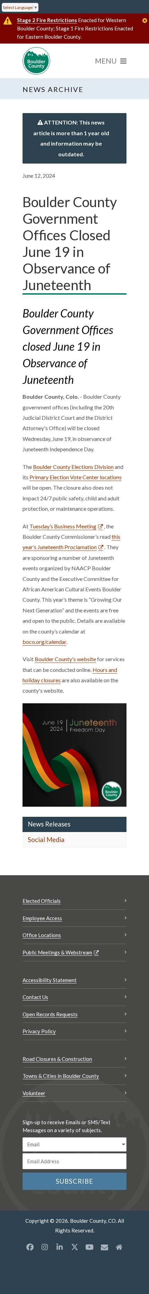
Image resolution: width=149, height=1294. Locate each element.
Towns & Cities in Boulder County (61, 1076)
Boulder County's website (65, 659)
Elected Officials (42, 901)
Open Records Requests (50, 1014)
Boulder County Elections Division (73, 466)
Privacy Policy (39, 1031)
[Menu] (110, 61)
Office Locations (42, 935)
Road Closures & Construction (57, 1059)
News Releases (49, 824)
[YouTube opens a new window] (89, 1247)
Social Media (46, 839)
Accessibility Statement (50, 980)
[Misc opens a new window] (104, 1247)
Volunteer (34, 1093)
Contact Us (35, 997)
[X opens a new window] (74, 1247)
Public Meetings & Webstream (57, 952)
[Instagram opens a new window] (45, 1247)
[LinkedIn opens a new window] (60, 1247)
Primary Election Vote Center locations (75, 477)
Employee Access (42, 918)
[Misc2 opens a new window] (119, 1247)
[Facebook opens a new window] (30, 1247)
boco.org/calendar (44, 641)
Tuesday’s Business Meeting (62, 526)
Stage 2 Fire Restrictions (47, 20)
